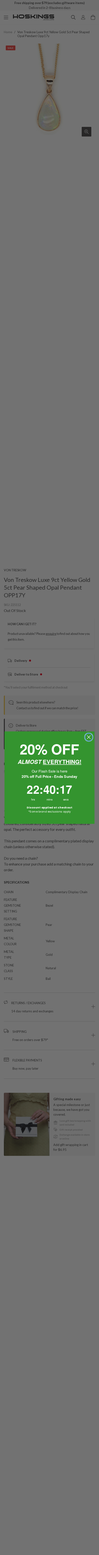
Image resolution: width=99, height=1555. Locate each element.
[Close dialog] (89, 737)
